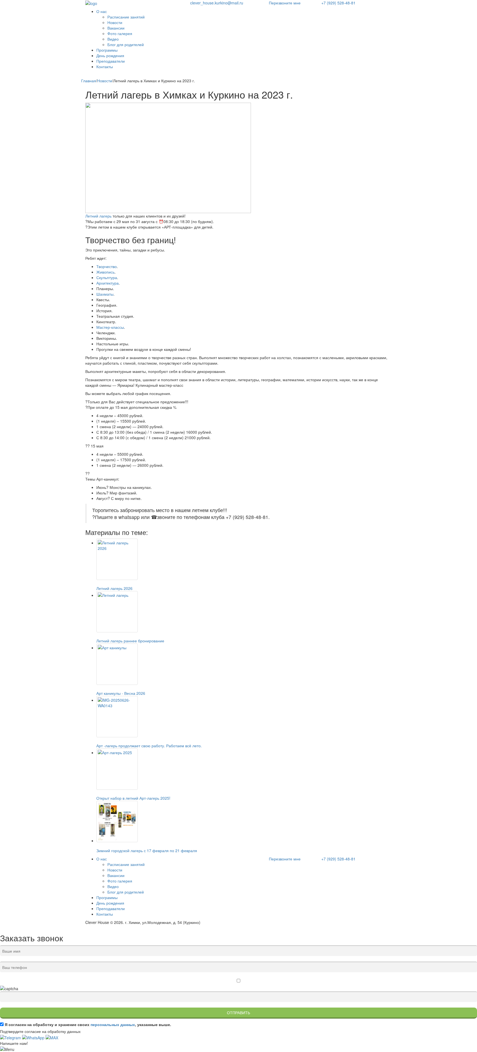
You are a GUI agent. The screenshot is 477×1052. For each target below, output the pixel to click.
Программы (107, 50)
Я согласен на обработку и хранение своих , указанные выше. (88, 1024)
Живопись (105, 272)
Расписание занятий (126, 17)
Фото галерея (119, 33)
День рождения (110, 55)
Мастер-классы (110, 327)
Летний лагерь (98, 216)
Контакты (104, 66)
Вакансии (115, 28)
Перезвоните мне (285, 3)
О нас (101, 11)
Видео (113, 39)
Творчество (106, 266)
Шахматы (104, 294)
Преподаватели (110, 61)
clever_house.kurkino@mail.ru (216, 3)
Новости (114, 22)
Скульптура (106, 277)
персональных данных (113, 1024)
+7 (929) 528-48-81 (338, 3)
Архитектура (107, 283)
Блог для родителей (125, 44)
